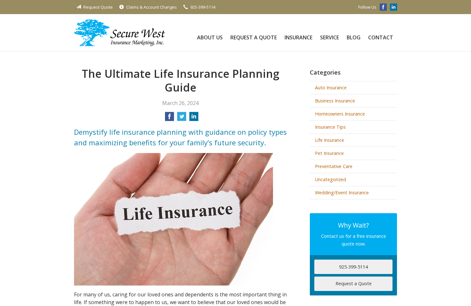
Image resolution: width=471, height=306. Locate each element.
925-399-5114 (202, 7)
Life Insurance (329, 140)
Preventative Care (333, 166)
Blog (353, 37)
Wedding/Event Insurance (342, 192)
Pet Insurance (329, 153)
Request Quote (98, 7)
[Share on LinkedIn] (193, 118)
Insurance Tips (330, 127)
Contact (380, 37)
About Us (210, 37)
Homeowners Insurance (340, 114)
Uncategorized (330, 179)
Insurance (298, 37)
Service (329, 37)
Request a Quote (253, 37)
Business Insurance (335, 101)
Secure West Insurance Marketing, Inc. (119, 32)
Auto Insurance (331, 88)
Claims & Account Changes (151, 7)
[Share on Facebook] (169, 118)
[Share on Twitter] (181, 118)
